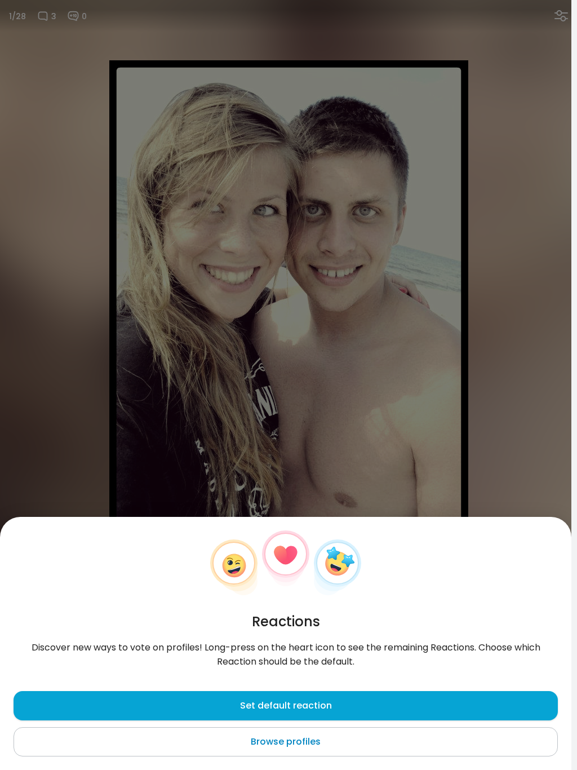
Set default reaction (286, 705)
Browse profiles (286, 741)
